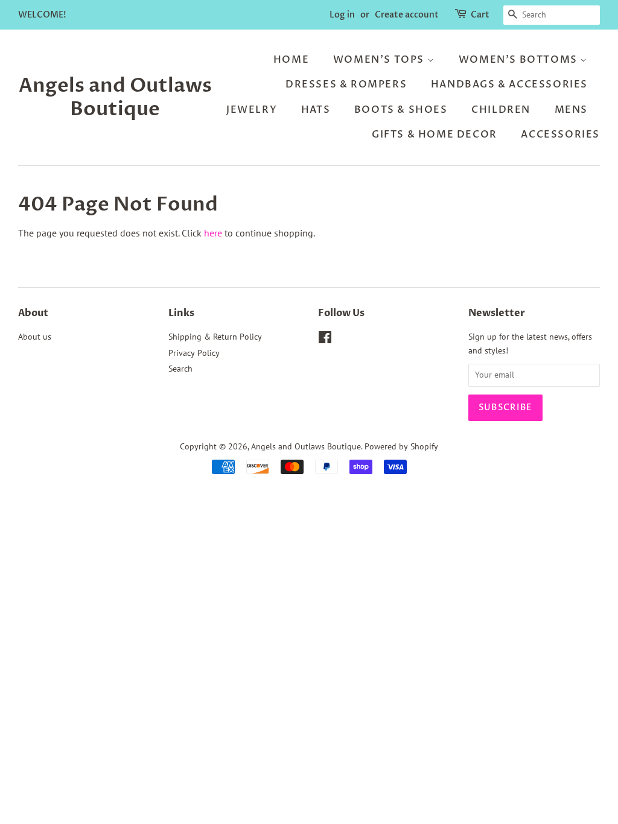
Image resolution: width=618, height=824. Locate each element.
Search (180, 368)
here (213, 233)
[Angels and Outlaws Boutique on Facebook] (325, 339)
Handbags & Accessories (509, 84)
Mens (571, 109)
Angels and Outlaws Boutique (115, 97)
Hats (315, 109)
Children (500, 109)
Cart (480, 15)
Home (291, 59)
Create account (407, 15)
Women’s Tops (380, 59)
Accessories (560, 134)
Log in (342, 15)
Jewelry (251, 109)
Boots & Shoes (401, 109)
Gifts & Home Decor (434, 134)
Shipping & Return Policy (215, 336)
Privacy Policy (194, 352)
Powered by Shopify (401, 446)
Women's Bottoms (520, 59)
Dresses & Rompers (346, 84)
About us (34, 336)
